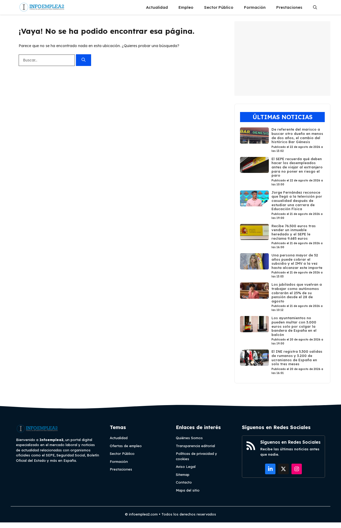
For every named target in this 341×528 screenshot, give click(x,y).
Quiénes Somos (189, 438)
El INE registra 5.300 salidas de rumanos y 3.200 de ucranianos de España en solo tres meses (296, 357)
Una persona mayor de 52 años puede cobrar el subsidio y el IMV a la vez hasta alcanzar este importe (296, 261)
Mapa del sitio (188, 490)
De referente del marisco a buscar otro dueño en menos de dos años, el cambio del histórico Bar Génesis (297, 135)
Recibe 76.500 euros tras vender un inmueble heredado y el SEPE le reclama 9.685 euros (293, 232)
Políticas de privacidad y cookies (196, 456)
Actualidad (157, 7)
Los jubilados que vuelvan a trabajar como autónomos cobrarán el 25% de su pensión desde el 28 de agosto (296, 292)
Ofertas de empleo (126, 446)
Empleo (185, 7)
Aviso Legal (186, 466)
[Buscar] (83, 60)
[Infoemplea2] (42, 7)
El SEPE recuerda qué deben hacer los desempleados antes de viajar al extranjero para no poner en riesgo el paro (297, 167)
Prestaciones (289, 7)
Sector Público (218, 7)
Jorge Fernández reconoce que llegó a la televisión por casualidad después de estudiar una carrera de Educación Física (296, 200)
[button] (315, 7)
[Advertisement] (282, 58)
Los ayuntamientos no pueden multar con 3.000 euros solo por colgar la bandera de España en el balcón (293, 326)
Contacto (184, 482)
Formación (255, 7)
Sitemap (182, 474)
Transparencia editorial (195, 446)
